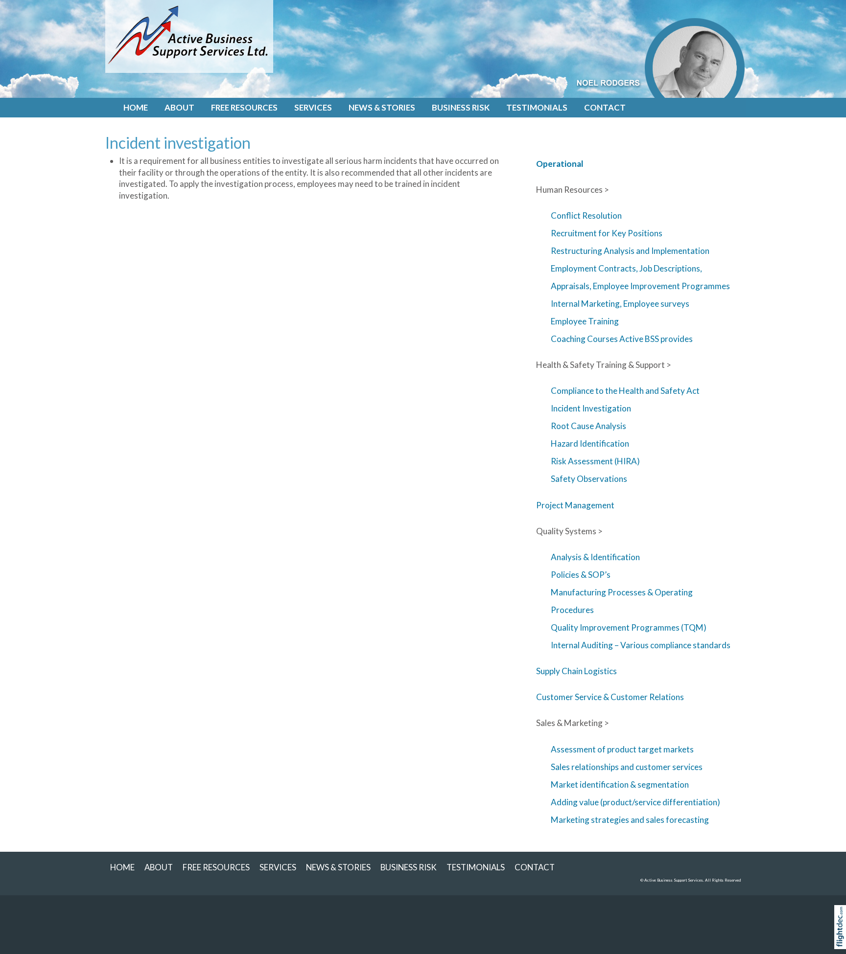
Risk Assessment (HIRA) (595, 461)
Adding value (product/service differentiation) (635, 802)
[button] (842, 939)
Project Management (575, 505)
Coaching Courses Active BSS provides (622, 339)
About (179, 107)
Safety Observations (589, 479)
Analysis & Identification (595, 557)
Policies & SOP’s (581, 574)
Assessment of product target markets (622, 749)
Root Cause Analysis (588, 426)
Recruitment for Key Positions (606, 233)
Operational (559, 164)
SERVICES (313, 107)
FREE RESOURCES (244, 107)
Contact (605, 107)
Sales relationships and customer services (627, 767)
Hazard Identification (590, 443)
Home (135, 107)
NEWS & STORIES (382, 107)
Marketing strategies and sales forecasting (630, 820)
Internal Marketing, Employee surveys (620, 303)
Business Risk (461, 107)
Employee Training (585, 321)
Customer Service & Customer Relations (610, 697)
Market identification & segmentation (620, 784)
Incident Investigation (591, 408)
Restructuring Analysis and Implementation (630, 251)
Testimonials (536, 107)
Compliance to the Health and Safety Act (625, 391)
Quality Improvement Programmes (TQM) (628, 627)
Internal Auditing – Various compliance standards (640, 645)
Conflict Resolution (586, 215)
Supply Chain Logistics (576, 671)
